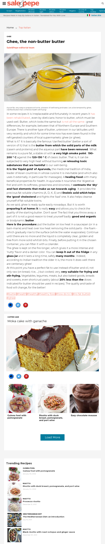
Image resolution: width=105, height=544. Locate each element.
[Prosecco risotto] (14, 504)
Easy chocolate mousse (84, 415)
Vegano (72, 11)
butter (13, 294)
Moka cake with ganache (27, 321)
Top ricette (93, 11)
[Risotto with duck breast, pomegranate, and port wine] (52, 398)
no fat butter (82, 294)
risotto (27, 483)
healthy (33, 294)
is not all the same (73, 121)
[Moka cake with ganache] (52, 348)
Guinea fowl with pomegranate (16, 416)
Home (10, 27)
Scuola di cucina (82, 11)
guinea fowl (29, 468)
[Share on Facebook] (10, 305)
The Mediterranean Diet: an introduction (43, 516)
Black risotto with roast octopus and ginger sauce (49, 532)
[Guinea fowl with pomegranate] (20, 398)
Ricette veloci (52, 11)
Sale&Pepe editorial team (20, 47)
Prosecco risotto (31, 501)
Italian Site (96, 15)
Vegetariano (20, 11)
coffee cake (13, 317)
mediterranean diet (32, 514)
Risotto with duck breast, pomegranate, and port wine (51, 417)
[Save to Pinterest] (25, 305)
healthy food (47, 294)
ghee (9, 36)
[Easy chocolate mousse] (84, 398)
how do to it (64, 294)
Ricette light (43, 11)
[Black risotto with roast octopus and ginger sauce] (14, 535)
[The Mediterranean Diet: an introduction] (14, 519)
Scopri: (9, 11)
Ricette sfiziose (31, 11)
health (23, 294)
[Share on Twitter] (17, 305)
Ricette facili (63, 11)
